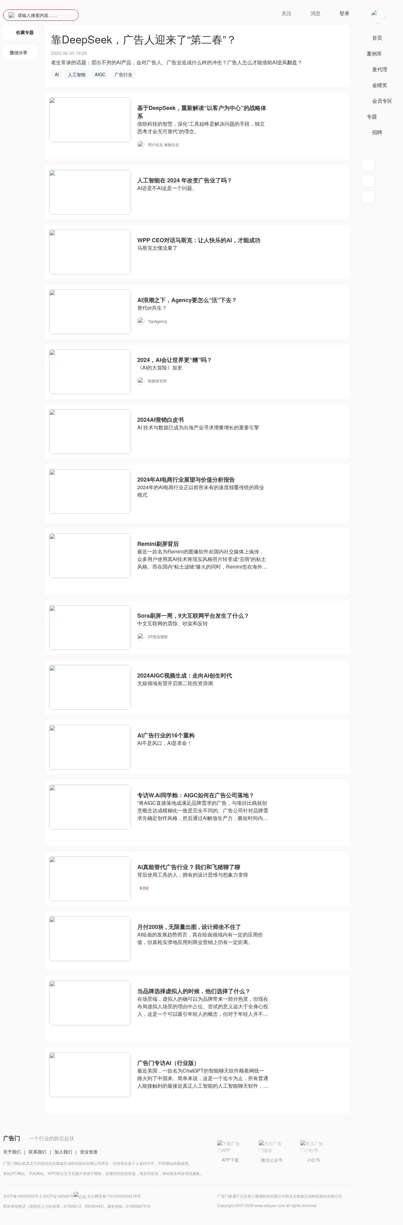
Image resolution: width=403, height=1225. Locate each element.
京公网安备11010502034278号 (114, 1196)
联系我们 (37, 1151)
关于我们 (12, 1151)
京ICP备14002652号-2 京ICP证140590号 (38, 1196)
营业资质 (89, 1151)
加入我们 (63, 1151)
